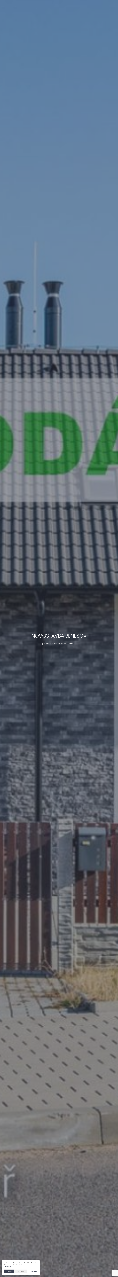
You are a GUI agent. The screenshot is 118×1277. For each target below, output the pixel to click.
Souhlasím (9, 1271)
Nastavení (34, 1271)
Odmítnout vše (20, 1271)
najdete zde (7, 1267)
